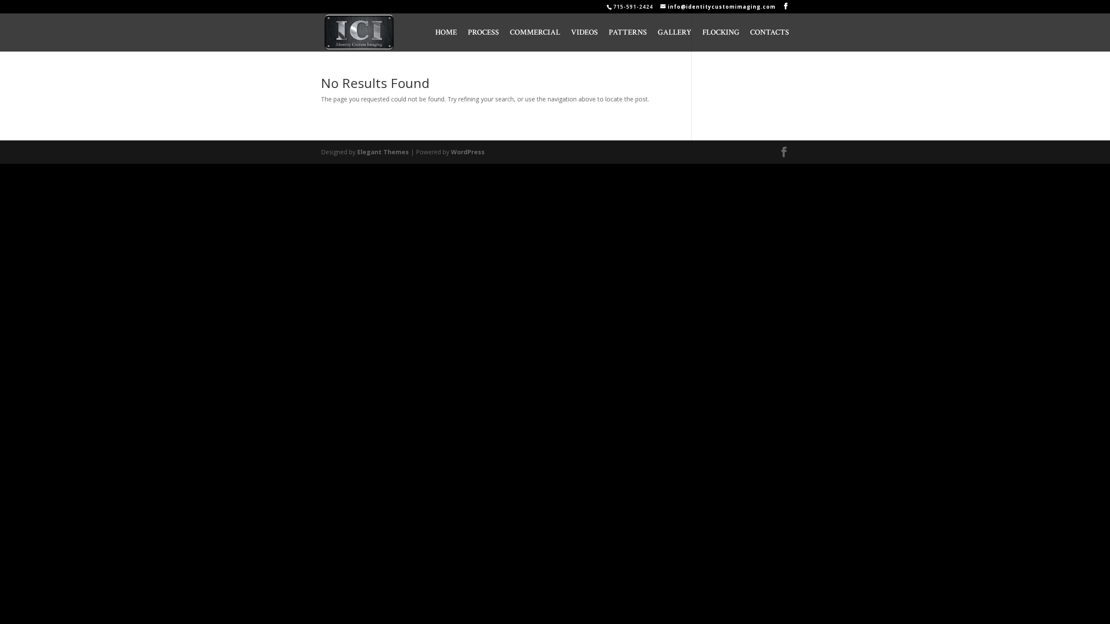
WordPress (468, 152)
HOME (446, 33)
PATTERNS (628, 33)
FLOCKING (720, 33)
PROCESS (483, 33)
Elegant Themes (383, 152)
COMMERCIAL (535, 33)
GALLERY (675, 33)
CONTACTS (769, 33)
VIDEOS (584, 33)
